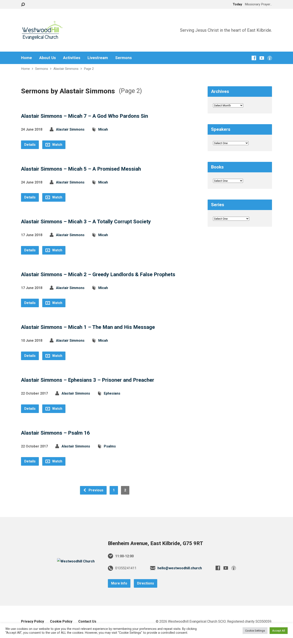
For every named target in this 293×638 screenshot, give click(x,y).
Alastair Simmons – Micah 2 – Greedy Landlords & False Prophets (98, 274)
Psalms (110, 446)
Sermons (123, 58)
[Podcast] (269, 58)
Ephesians (112, 393)
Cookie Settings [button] (255, 630)
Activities (71, 58)
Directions (145, 583)
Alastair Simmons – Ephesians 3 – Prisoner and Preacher (87, 380)
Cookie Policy (61, 621)
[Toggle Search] (23, 4)
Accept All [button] (278, 630)
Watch (56, 145)
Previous (95, 490)
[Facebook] (254, 58)
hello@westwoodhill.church (179, 568)
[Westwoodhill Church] (76, 561)
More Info (119, 583)
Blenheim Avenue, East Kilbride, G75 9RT (155, 543)
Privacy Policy (32, 621)
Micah (103, 129)
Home (26, 58)
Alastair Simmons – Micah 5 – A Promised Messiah (81, 169)
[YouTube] (262, 58)
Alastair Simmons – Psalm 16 (55, 433)
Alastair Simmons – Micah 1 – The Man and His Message (88, 327)
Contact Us (87, 621)
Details (30, 145)
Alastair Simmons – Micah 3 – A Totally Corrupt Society (86, 222)
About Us (47, 58)
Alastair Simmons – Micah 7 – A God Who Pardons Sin (84, 116)
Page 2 (89, 69)
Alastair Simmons (66, 69)
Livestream (98, 58)
